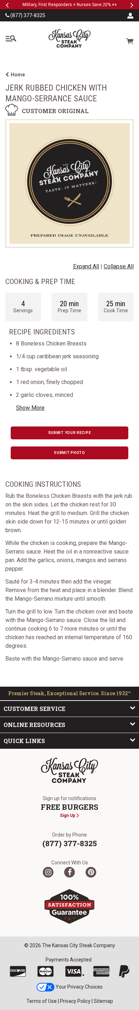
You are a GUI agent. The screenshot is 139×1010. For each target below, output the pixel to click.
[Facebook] (69, 872)
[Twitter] (48, 872)
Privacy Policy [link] (75, 1001)
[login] (130, 15)
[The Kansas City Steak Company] (69, 770)
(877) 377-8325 (27, 15)
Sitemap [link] (103, 1001)
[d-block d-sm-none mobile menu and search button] (10, 38)
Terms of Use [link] (41, 1001)
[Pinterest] (91, 872)
